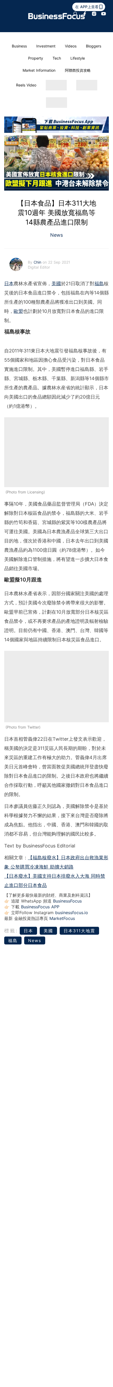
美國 (56, 283)
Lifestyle (77, 58)
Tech (57, 58)
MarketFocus (62, 918)
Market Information (39, 70)
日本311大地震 (79, 930)
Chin (38, 262)
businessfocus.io (71, 912)
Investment (45, 46)
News (56, 235)
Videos (70, 46)
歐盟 (18, 311)
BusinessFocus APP (40, 906)
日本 (9, 283)
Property (35, 58)
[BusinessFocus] (56, 16)
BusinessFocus (67, 901)
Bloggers (93, 46)
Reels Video (26, 85)
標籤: (11, 930)
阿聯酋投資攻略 (78, 70)
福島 (99, 283)
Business (19, 46)
